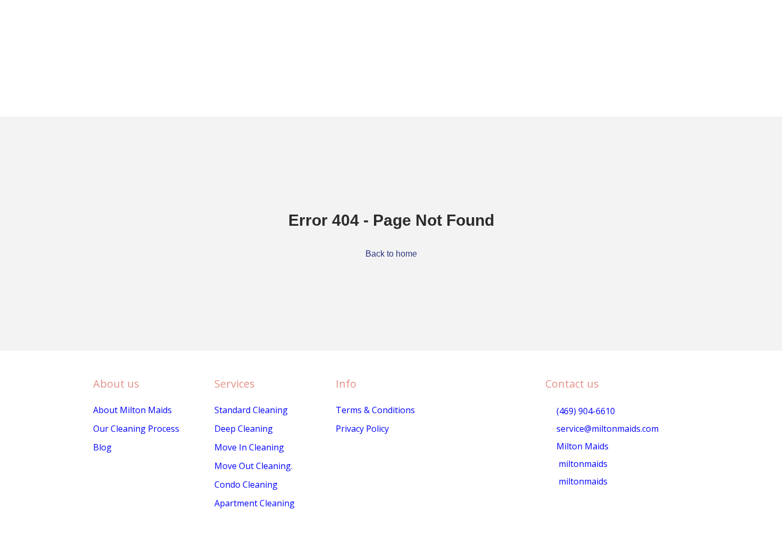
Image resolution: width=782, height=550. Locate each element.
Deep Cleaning (243, 428)
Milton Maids (581, 446)
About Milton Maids (132, 410)
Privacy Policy (362, 428)
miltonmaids (582, 464)
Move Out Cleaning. (253, 466)
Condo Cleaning (246, 484)
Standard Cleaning (251, 410)
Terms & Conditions (375, 410)
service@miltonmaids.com (606, 428)
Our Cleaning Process (136, 428)
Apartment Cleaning (254, 503)
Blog (102, 447)
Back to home (391, 253)
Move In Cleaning (249, 447)
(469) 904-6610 (584, 411)
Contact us (572, 383)
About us (116, 383)
